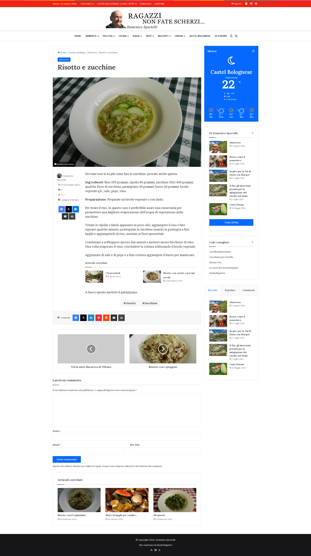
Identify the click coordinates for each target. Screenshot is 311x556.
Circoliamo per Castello (221, 257)
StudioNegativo (217, 273)
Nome (57, 431)
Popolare (230, 290)
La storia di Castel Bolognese (223, 267)
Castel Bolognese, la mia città (115, 3)
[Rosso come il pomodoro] (218, 161)
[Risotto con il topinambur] (79, 500)
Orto (149, 35)
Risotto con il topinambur (72, 515)
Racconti (163, 35)
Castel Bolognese (199, 35)
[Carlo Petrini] (218, 209)
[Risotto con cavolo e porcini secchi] (152, 277)
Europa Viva (215, 262)
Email (57, 444)
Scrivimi (159, 3)
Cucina (122, 35)
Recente (213, 290)
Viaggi (136, 35)
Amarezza (235, 142)
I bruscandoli (113, 273)
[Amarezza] (218, 147)
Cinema (179, 35)
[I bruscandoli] (94, 277)
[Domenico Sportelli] (155, 19)
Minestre (92, 52)
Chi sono (86, 3)
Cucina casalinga (77, 52)
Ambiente (91, 35)
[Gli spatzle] (174, 500)
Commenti (248, 290)
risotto (131, 303)
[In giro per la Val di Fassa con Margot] (218, 176)
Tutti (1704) (231, 222)
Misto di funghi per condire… (121, 515)
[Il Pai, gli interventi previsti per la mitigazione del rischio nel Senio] (218, 190)
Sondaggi (145, 3)
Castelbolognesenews (220, 251)
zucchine (150, 303)
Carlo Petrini (237, 204)
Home (78, 35)
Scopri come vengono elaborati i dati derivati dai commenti (132, 466)
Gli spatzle (159, 515)
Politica (107, 35)
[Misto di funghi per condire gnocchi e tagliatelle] (126, 500)
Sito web (134, 444)
